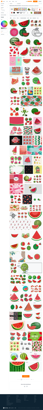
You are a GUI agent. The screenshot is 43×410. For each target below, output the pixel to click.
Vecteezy (7, 398)
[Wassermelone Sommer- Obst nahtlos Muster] (27, 199)
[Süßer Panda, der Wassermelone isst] (27, 70)
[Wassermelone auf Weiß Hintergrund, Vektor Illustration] (26, 61)
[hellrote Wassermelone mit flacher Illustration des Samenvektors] (36, 111)
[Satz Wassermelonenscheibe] (37, 179)
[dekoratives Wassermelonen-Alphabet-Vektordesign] (16, 70)
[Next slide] (41, 18)
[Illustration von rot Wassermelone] (37, 130)
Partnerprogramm (18, 399)
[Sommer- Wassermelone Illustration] (28, 306)
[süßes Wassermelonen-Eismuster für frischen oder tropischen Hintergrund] (20, 224)
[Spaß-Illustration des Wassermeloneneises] (14, 150)
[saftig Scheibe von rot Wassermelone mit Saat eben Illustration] (33, 367)
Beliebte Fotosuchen (18, 401)
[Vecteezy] (1, 1)
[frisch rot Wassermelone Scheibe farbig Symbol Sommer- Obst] (14, 246)
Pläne (26, 1)
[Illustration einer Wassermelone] (37, 121)
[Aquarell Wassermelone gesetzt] (16, 130)
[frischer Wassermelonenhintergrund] (34, 150)
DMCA (17, 398)
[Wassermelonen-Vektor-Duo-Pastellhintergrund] (16, 61)
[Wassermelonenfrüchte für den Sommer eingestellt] (15, 101)
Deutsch (35, 400)
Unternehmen (8, 400)
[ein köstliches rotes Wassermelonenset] (26, 81)
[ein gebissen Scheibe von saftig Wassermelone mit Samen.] (37, 297)
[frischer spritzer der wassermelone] (15, 81)
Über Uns (25, 399)
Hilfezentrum (25, 397)
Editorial (13, 1)
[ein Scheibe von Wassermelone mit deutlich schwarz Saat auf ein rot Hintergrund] (37, 306)
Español (35, 398)
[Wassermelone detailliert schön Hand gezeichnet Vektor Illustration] (16, 41)
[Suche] (39, 3)
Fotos (7, 1)
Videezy (7, 399)
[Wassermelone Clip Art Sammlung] (16, 160)
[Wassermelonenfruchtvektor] (29, 268)
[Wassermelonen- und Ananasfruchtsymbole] (37, 160)
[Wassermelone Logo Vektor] (37, 199)
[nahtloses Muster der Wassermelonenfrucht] (37, 346)
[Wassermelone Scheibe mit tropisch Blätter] (25, 235)
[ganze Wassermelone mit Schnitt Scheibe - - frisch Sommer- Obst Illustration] (37, 246)
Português (35, 399)
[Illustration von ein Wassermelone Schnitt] (25, 289)
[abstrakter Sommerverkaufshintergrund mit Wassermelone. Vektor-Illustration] (35, 336)
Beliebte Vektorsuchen (18, 400)
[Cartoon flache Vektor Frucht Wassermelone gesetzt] (15, 346)
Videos (10, 1)
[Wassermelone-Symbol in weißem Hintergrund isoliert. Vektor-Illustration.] (14, 32)
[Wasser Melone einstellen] (16, 199)
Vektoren (4, 1)
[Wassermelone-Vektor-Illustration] (24, 356)
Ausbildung (8, 401)
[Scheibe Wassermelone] (15, 235)
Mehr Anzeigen (37, 12)
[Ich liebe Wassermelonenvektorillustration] (35, 356)
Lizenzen (17, 397)
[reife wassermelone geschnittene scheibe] (35, 215)
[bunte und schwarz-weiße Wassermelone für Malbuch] (30, 32)
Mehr (16, 1)
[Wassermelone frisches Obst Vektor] (28, 41)
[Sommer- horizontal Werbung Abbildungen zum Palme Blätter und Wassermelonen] (17, 169)
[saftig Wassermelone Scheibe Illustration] (14, 297)
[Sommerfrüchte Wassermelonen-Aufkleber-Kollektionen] (36, 23)
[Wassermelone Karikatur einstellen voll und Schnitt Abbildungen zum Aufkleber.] (16, 306)
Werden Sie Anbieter (26, 400)
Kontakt (25, 398)
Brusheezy (8, 397)
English (35, 397)
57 (31, 379)
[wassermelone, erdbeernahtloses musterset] (16, 316)
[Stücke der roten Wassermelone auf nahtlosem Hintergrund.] (14, 51)
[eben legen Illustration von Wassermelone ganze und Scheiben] (34, 279)
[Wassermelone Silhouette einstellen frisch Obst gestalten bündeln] (25, 346)
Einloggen (40, 1)
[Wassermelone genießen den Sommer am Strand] (30, 91)
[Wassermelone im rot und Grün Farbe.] (24, 23)
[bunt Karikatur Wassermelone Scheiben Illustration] (38, 316)
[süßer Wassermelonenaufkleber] (37, 91)
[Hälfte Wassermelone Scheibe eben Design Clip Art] (27, 316)
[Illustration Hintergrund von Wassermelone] (17, 367)
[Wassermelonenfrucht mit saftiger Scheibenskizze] (27, 179)
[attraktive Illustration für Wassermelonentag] (24, 208)
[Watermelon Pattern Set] (16, 179)
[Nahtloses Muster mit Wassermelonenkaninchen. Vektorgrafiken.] (14, 208)
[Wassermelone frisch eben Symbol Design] (14, 356)
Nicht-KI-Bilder (3, 10)
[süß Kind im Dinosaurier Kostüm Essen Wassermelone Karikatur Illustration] (37, 169)
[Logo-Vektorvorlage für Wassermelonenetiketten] (16, 140)
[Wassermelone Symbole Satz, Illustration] (35, 208)
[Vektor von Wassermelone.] (14, 23)
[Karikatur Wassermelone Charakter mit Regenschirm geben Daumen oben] (13, 215)
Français (35, 401)
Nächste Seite (26, 376)
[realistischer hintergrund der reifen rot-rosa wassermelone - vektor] (17, 121)
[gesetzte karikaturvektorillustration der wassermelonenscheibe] (28, 121)
